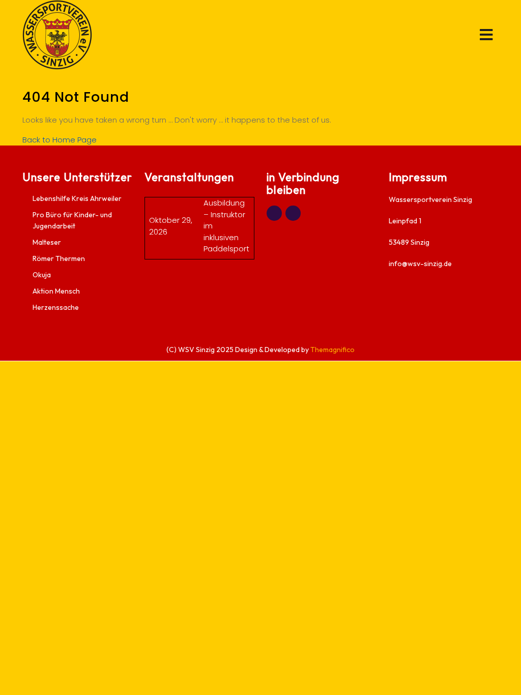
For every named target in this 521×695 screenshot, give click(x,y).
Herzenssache (56, 307)
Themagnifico (332, 349)
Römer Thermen (59, 258)
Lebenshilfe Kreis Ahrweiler (77, 198)
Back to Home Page (59, 139)
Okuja (42, 274)
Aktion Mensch (56, 291)
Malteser (47, 242)
